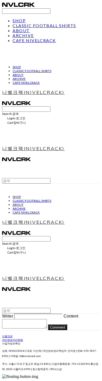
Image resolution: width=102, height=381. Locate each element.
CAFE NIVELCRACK (34, 40)
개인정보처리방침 (12, 339)
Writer (7, 316)
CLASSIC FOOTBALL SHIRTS (44, 25)
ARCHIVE (23, 35)
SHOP (19, 20)
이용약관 (7, 336)
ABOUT (21, 30)
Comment (57, 327)
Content (71, 316)
